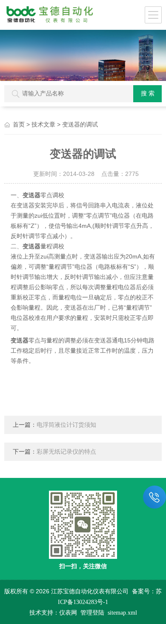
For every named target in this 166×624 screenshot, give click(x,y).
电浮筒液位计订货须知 (66, 425)
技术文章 (43, 124)
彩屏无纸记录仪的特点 (66, 452)
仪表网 (68, 613)
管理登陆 (92, 613)
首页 (19, 124)
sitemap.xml (122, 613)
